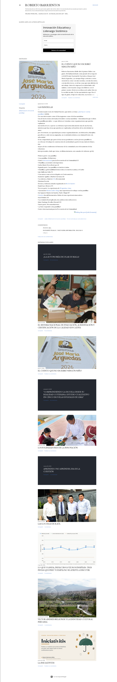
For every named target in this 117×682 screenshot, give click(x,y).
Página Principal (31, 14)
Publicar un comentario (74, 97)
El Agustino (63, 188)
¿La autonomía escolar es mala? (61, 256)
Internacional (47, 160)
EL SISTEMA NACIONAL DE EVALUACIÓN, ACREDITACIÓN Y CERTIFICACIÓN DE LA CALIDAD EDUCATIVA (66, 326)
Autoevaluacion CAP (56, 14)
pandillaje (21, 113)
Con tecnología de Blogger (59, 676)
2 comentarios (47, 573)
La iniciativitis (46, 662)
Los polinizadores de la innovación (58, 447)
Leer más (95, 97)
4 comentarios (53, 474)
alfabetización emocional (26, 110)
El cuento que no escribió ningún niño (60, 370)
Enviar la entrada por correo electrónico (76, 218)
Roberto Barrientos (42, 5)
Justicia (41, 195)
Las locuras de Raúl (49, 523)
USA (54, 179)
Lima (69, 188)
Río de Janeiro (70, 183)
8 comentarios (53, 400)
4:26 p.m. (45, 232)
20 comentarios (54, 260)
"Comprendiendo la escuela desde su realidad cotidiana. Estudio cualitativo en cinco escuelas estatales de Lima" (66, 394)
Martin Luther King (52, 190)
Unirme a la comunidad (58, 50)
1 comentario (47, 527)
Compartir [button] (64, 97)
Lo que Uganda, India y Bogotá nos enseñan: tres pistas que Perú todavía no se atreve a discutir (65, 568)
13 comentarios (48, 330)
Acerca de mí (43, 14)
